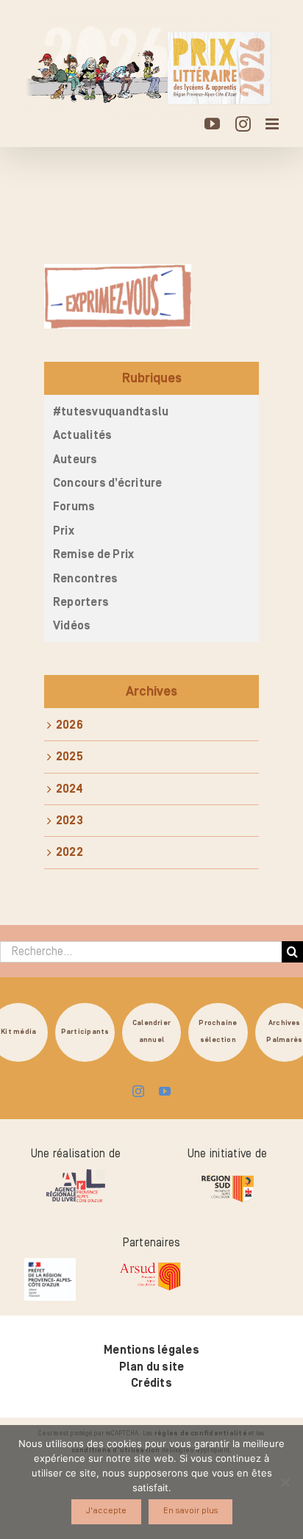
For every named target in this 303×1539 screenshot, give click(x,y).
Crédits (151, 1383)
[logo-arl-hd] (75, 1175)
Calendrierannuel (151, 1032)
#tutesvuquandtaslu (110, 411)
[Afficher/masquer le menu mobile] (273, 124)
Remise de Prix (93, 554)
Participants (85, 1032)
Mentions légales (151, 1350)
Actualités (82, 435)
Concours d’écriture (108, 483)
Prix (63, 531)
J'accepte (106, 1510)
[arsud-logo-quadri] (150, 1264)
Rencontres (85, 578)
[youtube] (165, 1091)
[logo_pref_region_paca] (50, 1264)
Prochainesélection (218, 1032)
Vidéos (71, 625)
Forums (74, 506)
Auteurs (75, 459)
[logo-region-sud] (227, 1175)
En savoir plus (190, 1510)
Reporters (81, 602)
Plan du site (152, 1367)
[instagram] (138, 1091)
